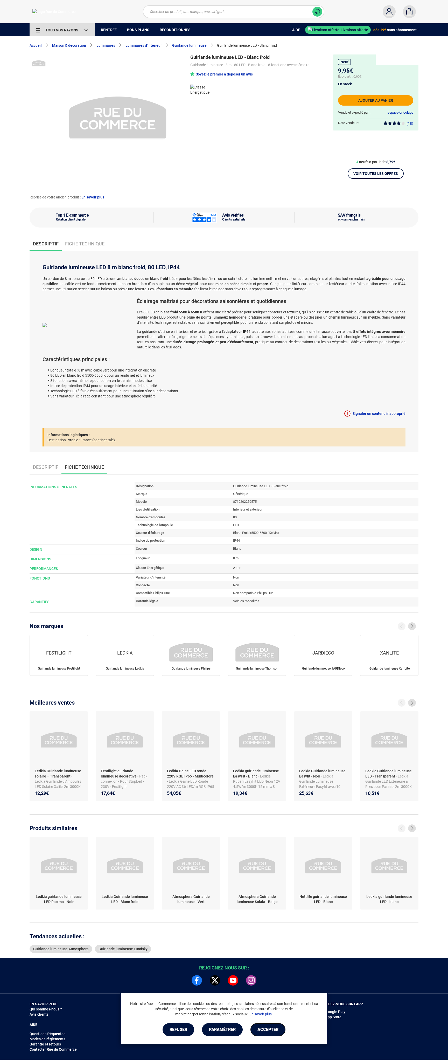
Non (236, 577)
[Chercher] (317, 12)
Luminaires (105, 45)
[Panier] (409, 11)
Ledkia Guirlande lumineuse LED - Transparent (388, 773)
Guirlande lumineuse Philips (191, 668)
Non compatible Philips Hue (253, 593)
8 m (236, 558)
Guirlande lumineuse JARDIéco (323, 668)
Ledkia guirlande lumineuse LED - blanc (389, 899)
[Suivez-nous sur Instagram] (251, 980)
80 (235, 517)
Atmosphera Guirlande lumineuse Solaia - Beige (257, 899)
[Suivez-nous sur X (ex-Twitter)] (215, 980)
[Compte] (389, 11)
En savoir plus (92, 197)
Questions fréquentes (47, 1034)
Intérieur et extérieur (247, 509)
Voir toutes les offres (375, 173)
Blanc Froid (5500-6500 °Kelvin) (256, 533)
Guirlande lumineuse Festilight (59, 668)
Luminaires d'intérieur (143, 45)
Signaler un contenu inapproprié (379, 413)
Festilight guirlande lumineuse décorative (119, 773)
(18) (410, 123)
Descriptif (45, 467)
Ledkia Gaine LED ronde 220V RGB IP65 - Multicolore (190, 773)
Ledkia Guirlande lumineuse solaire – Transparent (58, 773)
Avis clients (39, 1014)
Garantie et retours (45, 1044)
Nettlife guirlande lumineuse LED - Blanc (323, 899)
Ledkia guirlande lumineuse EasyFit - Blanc (256, 773)
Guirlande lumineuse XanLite (389, 668)
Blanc (237, 548)
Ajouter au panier (375, 100)
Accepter (267, 1029)
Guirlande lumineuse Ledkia (125, 668)
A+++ (237, 568)
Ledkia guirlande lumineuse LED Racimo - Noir (59, 899)
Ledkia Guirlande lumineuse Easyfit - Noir (322, 773)
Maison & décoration (69, 45)
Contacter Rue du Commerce (53, 1049)
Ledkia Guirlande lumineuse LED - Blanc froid (125, 899)
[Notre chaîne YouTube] (233, 980)
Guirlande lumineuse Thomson (257, 668)
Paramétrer (222, 1029)
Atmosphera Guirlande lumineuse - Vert (191, 899)
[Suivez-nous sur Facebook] (197, 980)
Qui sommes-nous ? (46, 1009)
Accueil (36, 45)
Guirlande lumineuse (189, 45)
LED (236, 525)
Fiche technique (84, 243)
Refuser (178, 1029)
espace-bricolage (400, 112)
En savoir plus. (261, 1014)
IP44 (236, 540)
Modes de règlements (47, 1039)
